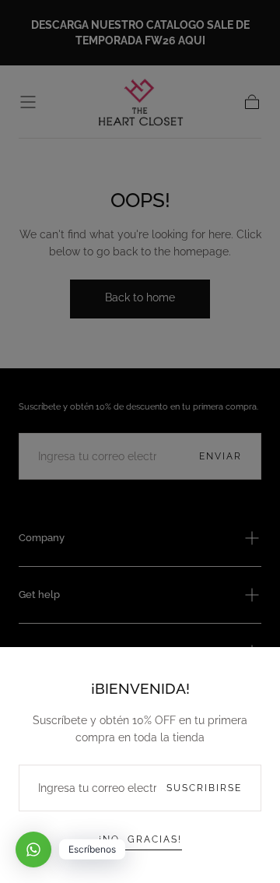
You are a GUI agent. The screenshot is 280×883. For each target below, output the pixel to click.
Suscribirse (204, 788)
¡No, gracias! (140, 839)
